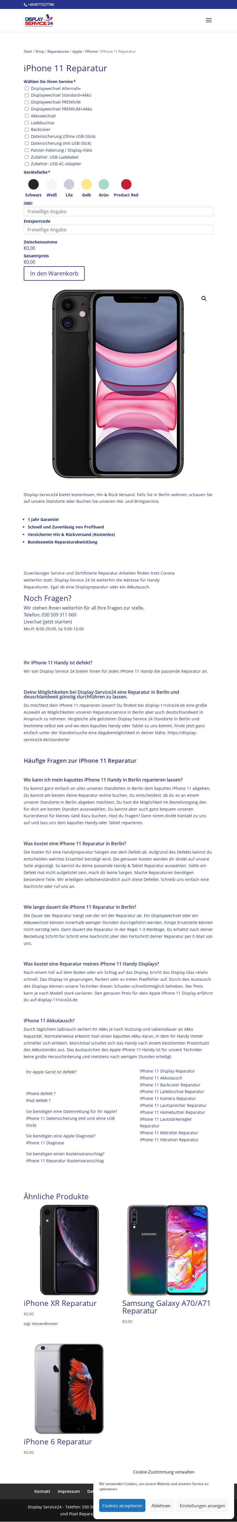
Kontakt (42, 1491)
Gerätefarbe (35, 172)
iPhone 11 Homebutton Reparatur (172, 1112)
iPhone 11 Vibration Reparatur (169, 1139)
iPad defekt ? (38, 1100)
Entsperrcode (37, 221)
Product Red (126, 195)
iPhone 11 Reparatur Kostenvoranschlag (65, 1160)
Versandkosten (45, 1323)
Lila (69, 195)
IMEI (28, 203)
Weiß (52, 195)
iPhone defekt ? (40, 1093)
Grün (104, 195)
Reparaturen (58, 51)
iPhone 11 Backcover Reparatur (170, 1085)
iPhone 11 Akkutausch (161, 1078)
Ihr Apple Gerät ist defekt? (51, 1072)
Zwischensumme (40, 242)
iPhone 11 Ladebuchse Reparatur (172, 1091)
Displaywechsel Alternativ (56, 88)
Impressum (69, 1491)
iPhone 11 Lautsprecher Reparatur (173, 1105)
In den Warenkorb (54, 273)
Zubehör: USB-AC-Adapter (56, 163)
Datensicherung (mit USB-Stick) (61, 143)
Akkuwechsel (43, 116)
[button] (204, 298)
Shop (39, 51)
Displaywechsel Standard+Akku (61, 95)
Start (28, 51)
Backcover (40, 129)
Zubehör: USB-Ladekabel (55, 157)
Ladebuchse (42, 122)
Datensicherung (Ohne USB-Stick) (63, 136)
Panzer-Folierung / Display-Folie (61, 150)
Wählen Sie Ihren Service (48, 81)
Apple (77, 51)
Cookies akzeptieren (122, 1505)
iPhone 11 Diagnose (45, 1143)
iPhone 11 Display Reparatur (167, 1071)
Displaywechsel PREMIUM (56, 102)
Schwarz (33, 195)
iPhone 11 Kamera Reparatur (168, 1098)
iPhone (91, 51)
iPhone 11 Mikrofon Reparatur (169, 1132)
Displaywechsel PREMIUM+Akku (61, 109)
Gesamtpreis (36, 255)
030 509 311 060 (59, 615)
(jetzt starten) (57, 621)
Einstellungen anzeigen (202, 1505)
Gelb (86, 195)
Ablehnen (161, 1505)
